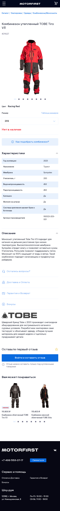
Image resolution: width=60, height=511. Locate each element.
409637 (5, 34)
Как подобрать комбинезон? (32, 141)
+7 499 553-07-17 (12, 460)
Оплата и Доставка (10, 478)
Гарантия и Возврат (39, 478)
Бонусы (5, 482)
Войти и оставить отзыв (30, 357)
